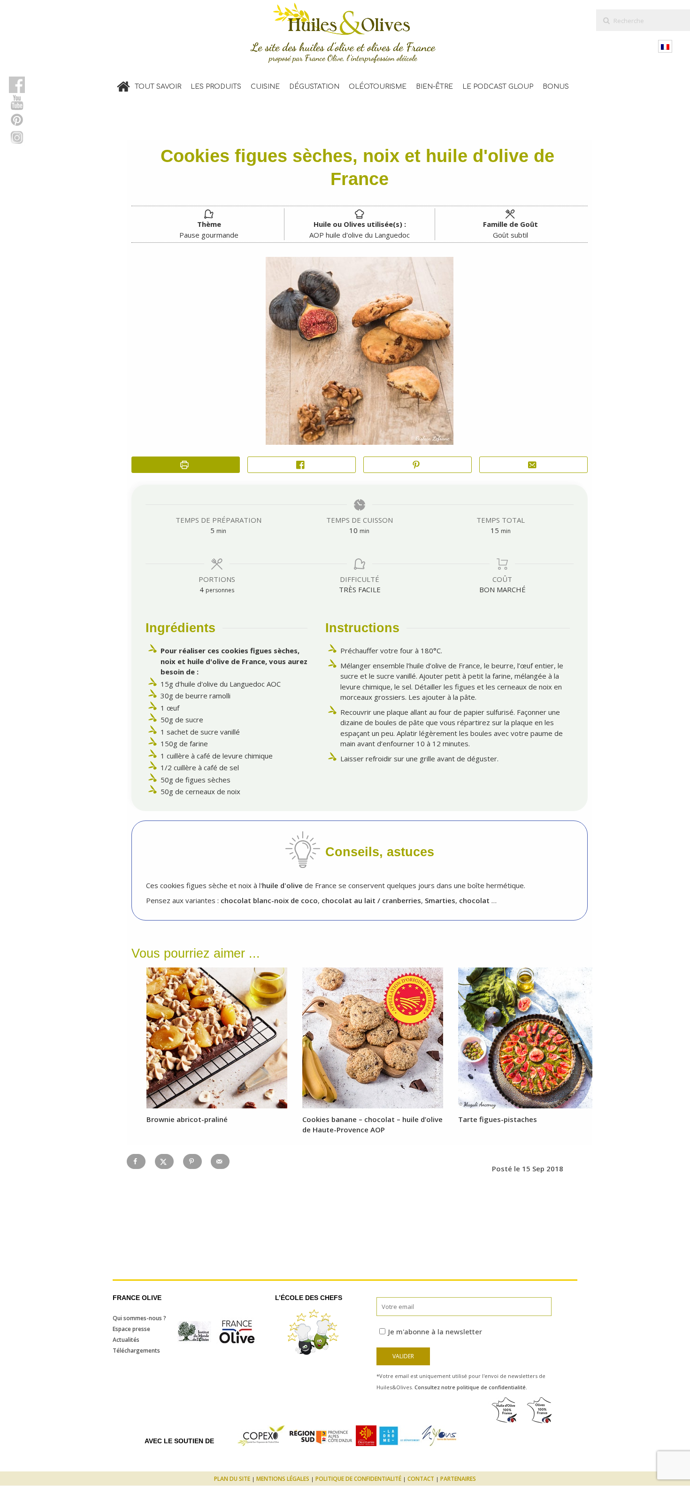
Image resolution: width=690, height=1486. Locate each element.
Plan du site (232, 1479)
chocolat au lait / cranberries (371, 900)
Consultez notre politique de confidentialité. (470, 1387)
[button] (417, 465)
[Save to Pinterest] (192, 1161)
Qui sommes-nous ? (139, 1318)
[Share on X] (164, 1161)
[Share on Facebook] (301, 465)
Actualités (126, 1340)
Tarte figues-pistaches (497, 1119)
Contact (420, 1479)
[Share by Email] (533, 465)
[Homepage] (123, 84)
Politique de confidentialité (358, 1479)
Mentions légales (282, 1479)
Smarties (440, 900)
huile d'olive (282, 885)
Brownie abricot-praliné (187, 1119)
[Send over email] (220, 1161)
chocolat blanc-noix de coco (269, 900)
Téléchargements (136, 1350)
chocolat (474, 900)
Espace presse (131, 1329)
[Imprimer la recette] (185, 465)
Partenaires (458, 1479)
